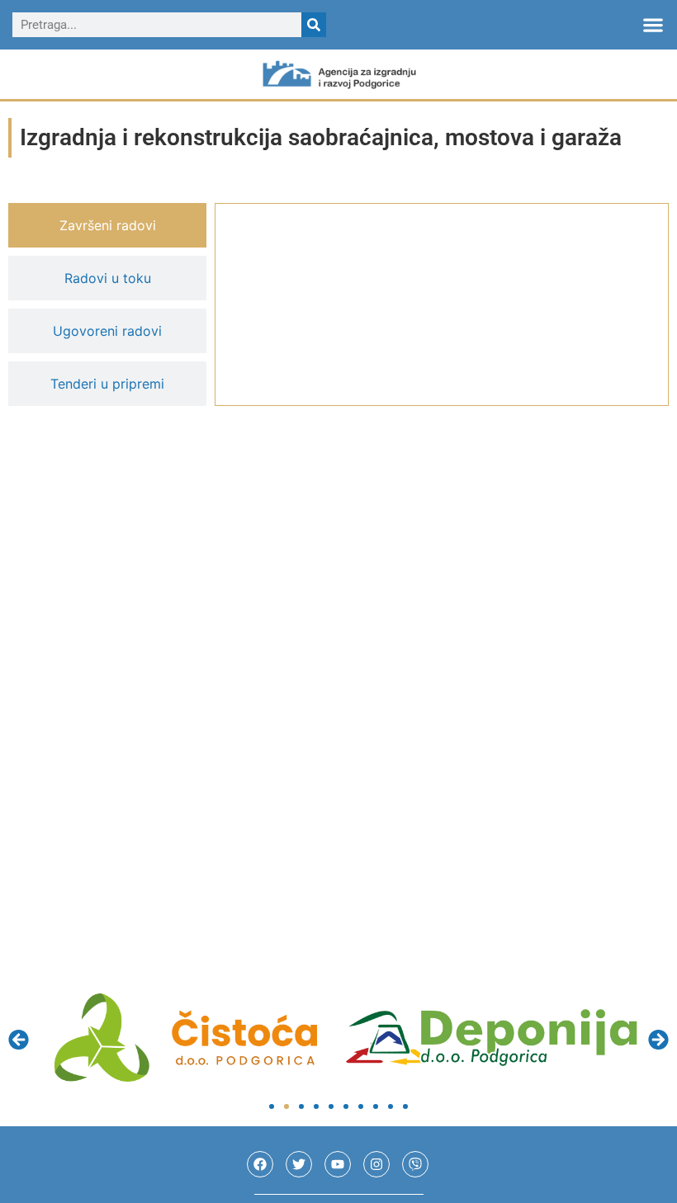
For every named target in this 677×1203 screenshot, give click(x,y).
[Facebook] (260, 1164)
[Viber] (415, 1164)
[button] (653, 25)
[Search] (313, 24)
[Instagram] (376, 1164)
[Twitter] (299, 1164)
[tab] (107, 225)
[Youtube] (337, 1164)
